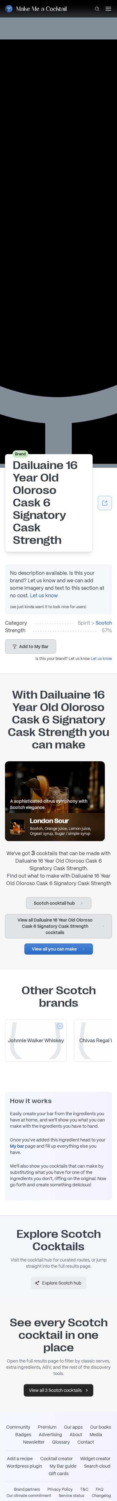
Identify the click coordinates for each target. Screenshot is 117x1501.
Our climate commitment (29, 1495)
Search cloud (97, 1466)
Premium (47, 1427)
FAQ (99, 1489)
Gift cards (59, 1473)
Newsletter (34, 1442)
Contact (85, 1442)
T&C (84, 1489)
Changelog (101, 1495)
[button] (30, 646)
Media (96, 1434)
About (76, 1434)
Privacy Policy (60, 1489)
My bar (17, 1146)
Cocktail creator (56, 1458)
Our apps (73, 1427)
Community (18, 1427)
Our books (100, 1427)
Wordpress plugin (24, 1466)
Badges (23, 1434)
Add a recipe (20, 1458)
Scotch (103, 623)
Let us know (44, 595)
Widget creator (95, 1458)
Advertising (50, 1434)
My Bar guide (63, 1466)
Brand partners (27, 1489)
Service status (71, 1495)
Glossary (61, 1442)
